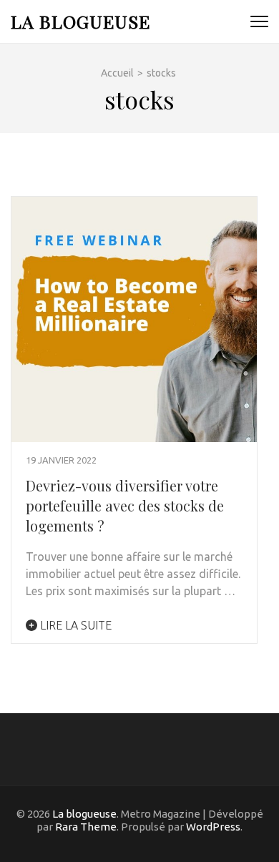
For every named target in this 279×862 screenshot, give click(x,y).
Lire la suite (74, 625)
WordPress (213, 827)
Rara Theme (86, 827)
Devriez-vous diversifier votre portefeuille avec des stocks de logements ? (125, 505)
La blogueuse (80, 21)
